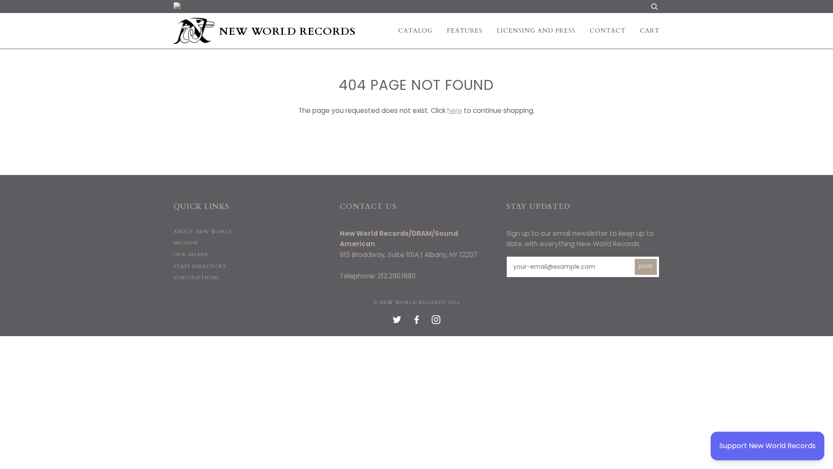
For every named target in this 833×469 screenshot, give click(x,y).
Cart (649, 30)
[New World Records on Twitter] (397, 321)
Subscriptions (196, 277)
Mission (186, 243)
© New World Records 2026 (417, 302)
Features (464, 30)
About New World (203, 231)
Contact (608, 30)
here (454, 110)
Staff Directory (200, 266)
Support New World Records (767, 446)
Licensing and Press (536, 30)
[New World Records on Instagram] (436, 321)
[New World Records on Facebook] (416, 321)
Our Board (191, 254)
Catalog (415, 30)
